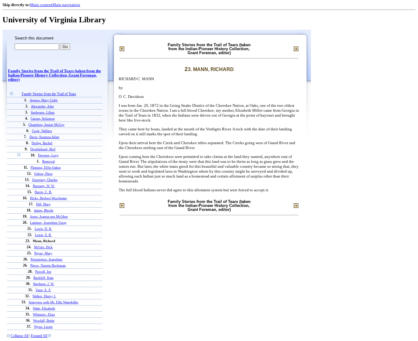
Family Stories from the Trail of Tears (49, 94)
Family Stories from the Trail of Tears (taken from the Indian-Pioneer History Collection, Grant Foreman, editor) (54, 75)
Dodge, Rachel (42, 143)
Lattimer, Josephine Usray (48, 222)
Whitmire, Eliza (44, 314)
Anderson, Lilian (42, 112)
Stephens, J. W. (43, 284)
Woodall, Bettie (43, 320)
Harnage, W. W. (44, 186)
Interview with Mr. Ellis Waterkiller (53, 302)
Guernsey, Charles (45, 180)
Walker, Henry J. (44, 296)
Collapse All (19, 336)
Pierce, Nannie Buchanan (48, 265)
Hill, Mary (43, 204)
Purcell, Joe (43, 271)
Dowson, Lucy (48, 155)
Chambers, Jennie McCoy (46, 124)
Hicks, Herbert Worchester (48, 198)
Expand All (39, 336)
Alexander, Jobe (42, 106)
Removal (48, 161)
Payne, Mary (43, 253)
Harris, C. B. (43, 192)
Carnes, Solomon (43, 118)
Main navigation (66, 4)
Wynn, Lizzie (43, 326)
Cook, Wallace (42, 131)
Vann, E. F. (43, 290)
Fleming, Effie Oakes (46, 167)
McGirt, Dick (43, 247)
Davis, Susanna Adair (44, 137)
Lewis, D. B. (43, 228)
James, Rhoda (43, 210)
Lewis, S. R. (43, 235)
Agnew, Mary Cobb (44, 100)
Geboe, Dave (43, 173)
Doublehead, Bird (42, 149)
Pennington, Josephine (46, 259)
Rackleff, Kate (43, 277)
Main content (41, 4)
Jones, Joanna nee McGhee (49, 216)
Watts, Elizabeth (44, 308)
